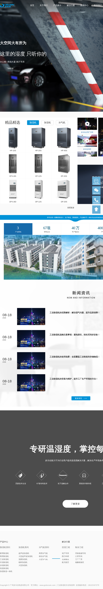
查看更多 (70, 208)
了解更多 (75, 504)
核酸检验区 (79, 562)
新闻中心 (84, 5)
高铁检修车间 (80, 553)
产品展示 (57, 5)
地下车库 (65, 553)
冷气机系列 (44, 547)
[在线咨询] (96, 186)
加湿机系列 (24, 547)
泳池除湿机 (4, 565)
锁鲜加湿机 (23, 562)
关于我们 (44, 5)
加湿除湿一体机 (6, 571)
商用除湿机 (4, 556)
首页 (32, 5)
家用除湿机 (4, 553)
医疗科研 (65, 556)
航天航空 (65, 562)
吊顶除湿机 (4, 562)
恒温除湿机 (4, 568)
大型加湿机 (23, 565)
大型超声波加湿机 (26, 556)
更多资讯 (78, 398)
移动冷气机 (43, 556)
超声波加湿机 (24, 553)
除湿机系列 (5, 547)
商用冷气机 (43, 553)
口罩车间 (78, 556)
